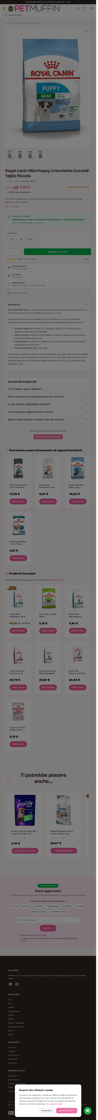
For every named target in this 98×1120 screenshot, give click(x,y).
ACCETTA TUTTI (66, 1110)
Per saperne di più (54, 1104)
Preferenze (46, 1110)
